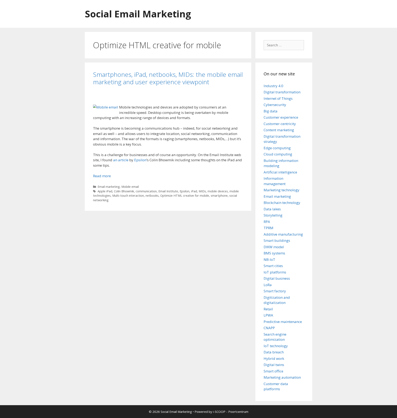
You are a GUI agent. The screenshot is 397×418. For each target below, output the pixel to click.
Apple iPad (105, 191)
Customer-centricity (280, 123)
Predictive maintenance (283, 321)
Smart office (273, 371)
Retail (268, 309)
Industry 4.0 (273, 85)
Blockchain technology (282, 202)
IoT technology (276, 345)
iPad (194, 191)
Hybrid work (274, 358)
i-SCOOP (219, 412)
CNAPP (269, 327)
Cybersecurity (275, 104)
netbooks (152, 196)
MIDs (202, 191)
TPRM (268, 227)
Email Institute (168, 191)
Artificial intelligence (280, 172)
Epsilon (140, 160)
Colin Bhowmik (124, 191)
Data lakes (272, 209)
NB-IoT (269, 259)
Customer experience (281, 117)
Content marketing (279, 130)
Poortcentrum (238, 412)
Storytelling (273, 215)
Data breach (274, 352)
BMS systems (274, 253)
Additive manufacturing (283, 234)
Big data (270, 111)
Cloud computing (278, 154)
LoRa (268, 284)
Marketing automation (282, 377)
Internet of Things (278, 98)
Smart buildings (277, 240)
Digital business (277, 278)
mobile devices (218, 191)
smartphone (219, 196)
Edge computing (277, 148)
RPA (267, 221)
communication (146, 191)
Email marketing (109, 187)
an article (120, 160)
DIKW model (274, 247)
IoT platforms (275, 272)
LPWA (268, 315)
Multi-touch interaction (128, 196)
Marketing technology (281, 190)
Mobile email (130, 187)
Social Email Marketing (138, 13)
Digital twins (274, 364)
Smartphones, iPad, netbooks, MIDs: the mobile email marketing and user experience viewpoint (168, 78)
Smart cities (273, 265)
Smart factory (275, 291)
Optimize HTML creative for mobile (184, 196)
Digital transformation (282, 92)
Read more (102, 175)
